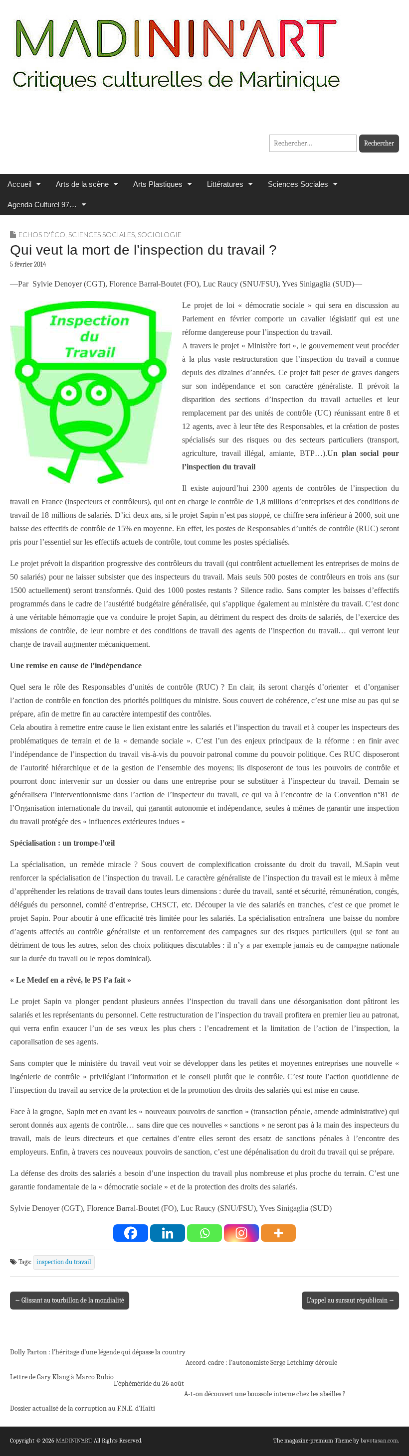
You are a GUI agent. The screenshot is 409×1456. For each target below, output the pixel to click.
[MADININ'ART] (176, 48)
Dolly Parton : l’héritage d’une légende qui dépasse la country (98, 1352)
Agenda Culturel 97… (42, 204)
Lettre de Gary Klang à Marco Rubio (62, 1377)
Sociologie (160, 234)
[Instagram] (241, 1233)
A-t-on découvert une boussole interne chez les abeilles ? (265, 1394)
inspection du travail (63, 1262)
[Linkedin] (167, 1233)
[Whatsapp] (204, 1233)
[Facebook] (130, 1233)
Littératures (225, 184)
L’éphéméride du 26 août (149, 1383)
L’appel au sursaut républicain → (350, 1300)
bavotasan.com (379, 1440)
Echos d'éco (41, 234)
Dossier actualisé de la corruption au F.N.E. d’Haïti (82, 1408)
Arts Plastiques (158, 184)
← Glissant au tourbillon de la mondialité (69, 1300)
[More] (278, 1233)
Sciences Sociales (298, 184)
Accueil (19, 184)
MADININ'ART (73, 1440)
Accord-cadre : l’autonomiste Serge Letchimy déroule (261, 1362)
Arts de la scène (82, 184)
